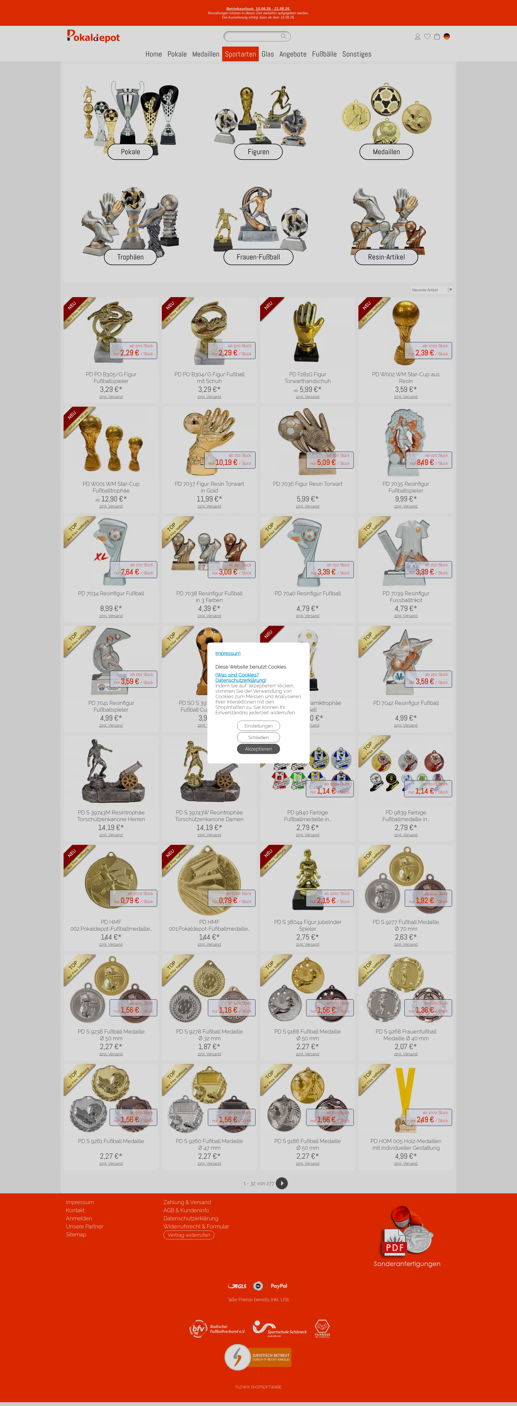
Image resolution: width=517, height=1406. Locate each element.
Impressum (227, 653)
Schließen (258, 737)
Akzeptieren (258, 749)
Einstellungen (258, 726)
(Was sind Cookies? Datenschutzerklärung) (240, 677)
